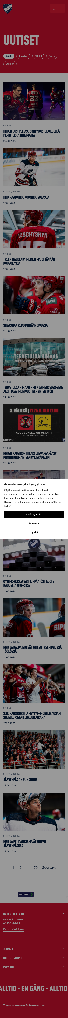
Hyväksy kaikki (34, 514)
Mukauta (34, 523)
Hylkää (34, 532)
